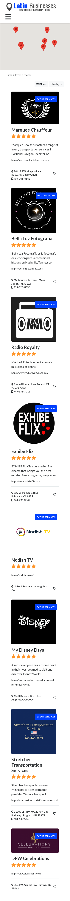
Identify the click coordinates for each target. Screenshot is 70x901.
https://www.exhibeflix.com (25, 481)
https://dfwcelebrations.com (26, 873)
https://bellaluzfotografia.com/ (27, 268)
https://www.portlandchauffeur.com (30, 159)
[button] (16, 30)
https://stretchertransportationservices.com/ (34, 800)
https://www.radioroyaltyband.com (30, 372)
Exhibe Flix (22, 451)
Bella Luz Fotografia (31, 238)
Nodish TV (22, 560)
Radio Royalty (25, 347)
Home (9, 74)
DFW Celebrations (30, 858)
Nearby (55, 84)
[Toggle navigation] (8, 17)
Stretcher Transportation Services (26, 765)
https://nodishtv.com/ (22, 575)
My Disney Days (27, 650)
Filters (43, 84)
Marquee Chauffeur (31, 130)
